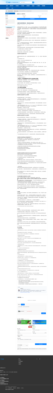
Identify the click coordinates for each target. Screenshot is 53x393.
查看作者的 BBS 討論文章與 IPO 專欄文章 (25, 292)
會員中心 (7, 8)
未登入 (21, 304)
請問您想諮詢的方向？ (32, 325)
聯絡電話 (33, 328)
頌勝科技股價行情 (21, 101)
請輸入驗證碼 (22, 311)
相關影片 (7, 21)
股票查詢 (28, 5)
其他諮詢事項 (19, 338)
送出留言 (43, 313)
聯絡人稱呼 (18, 328)
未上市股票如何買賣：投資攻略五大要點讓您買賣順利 (23, 225)
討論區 (33, 5)
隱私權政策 (9, 389)
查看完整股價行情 (32, 18)
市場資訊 (17, 5)
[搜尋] (33, 2)
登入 (12, 8)
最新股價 (7, 15)
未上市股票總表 (21, 361)
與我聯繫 (43, 5)
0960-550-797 (1, 370)
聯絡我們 (20, 362)
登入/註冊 (23, 304)
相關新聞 (7, 18)
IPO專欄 (38, 5)
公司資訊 (22, 5)
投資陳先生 (19, 24)
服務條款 (12, 389)
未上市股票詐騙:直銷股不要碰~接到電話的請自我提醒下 (26, 206)
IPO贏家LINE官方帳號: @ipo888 (4, 374)
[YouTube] (39, 359)
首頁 (7, 5)
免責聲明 (6, 389)
